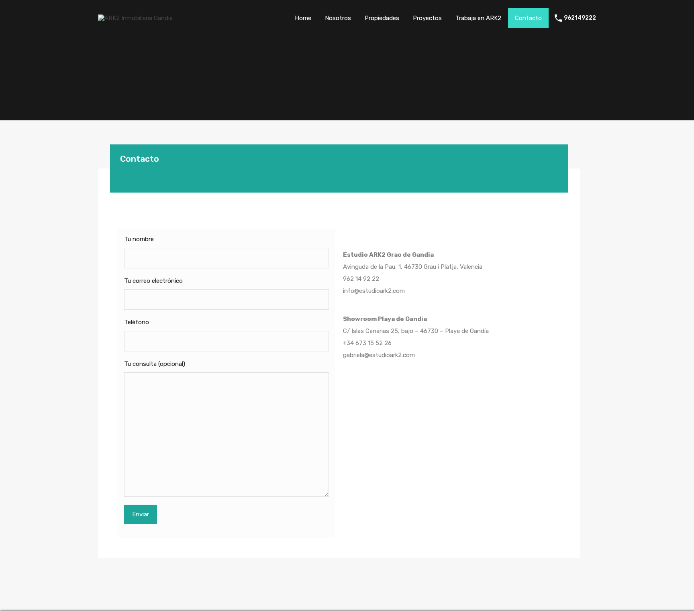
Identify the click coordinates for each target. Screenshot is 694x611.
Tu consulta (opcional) (154, 363)
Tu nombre (139, 239)
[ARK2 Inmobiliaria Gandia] (135, 18)
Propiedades (382, 18)
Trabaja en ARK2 (478, 18)
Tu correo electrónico (153, 280)
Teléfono (136, 322)
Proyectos (427, 18)
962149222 (580, 18)
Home (303, 18)
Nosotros (338, 18)
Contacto (528, 18)
